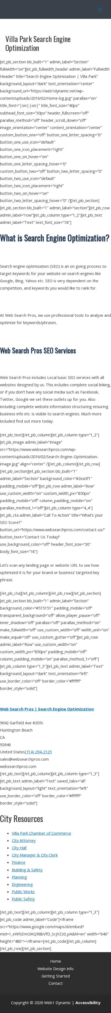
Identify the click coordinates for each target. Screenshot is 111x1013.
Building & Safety (27, 869)
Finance (18, 862)
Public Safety (23, 898)
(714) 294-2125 (38, 751)
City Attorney (24, 840)
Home (55, 961)
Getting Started (55, 976)
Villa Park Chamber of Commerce (41, 833)
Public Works (23, 891)
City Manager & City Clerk (35, 855)
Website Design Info (55, 968)
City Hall (19, 847)
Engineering (22, 884)
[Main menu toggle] (100, 9)
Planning (19, 877)
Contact (55, 983)
